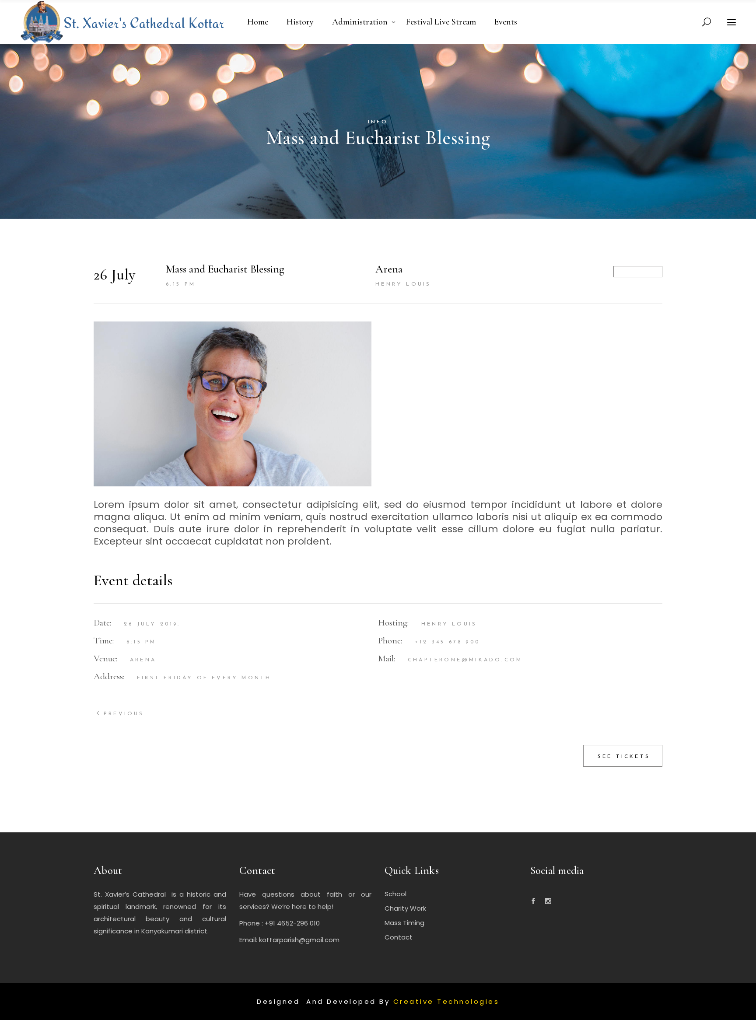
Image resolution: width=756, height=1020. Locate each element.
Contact (399, 937)
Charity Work (405, 908)
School (395, 893)
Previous (124, 713)
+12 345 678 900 (447, 642)
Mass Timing (404, 922)
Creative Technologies (446, 1001)
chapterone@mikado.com (465, 660)
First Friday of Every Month (204, 678)
